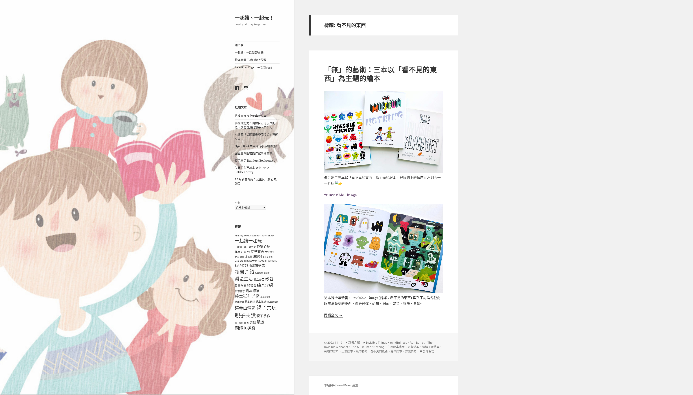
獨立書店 (259, 279)
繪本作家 (240, 291)
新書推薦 (259, 273)
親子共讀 (245, 315)
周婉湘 (257, 257)
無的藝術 (361, 351)
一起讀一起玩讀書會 (245, 247)
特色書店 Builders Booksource (255, 161)
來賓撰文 (269, 252)
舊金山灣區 (245, 308)
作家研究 (240, 252)
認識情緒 (411, 351)
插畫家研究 (257, 265)
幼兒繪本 (262, 261)
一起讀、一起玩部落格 (249, 52)
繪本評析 (261, 301)
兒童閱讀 (239, 256)
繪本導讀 (252, 290)
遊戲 (253, 322)
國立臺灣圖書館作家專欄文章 (253, 153)
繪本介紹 (265, 285)
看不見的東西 (379, 351)
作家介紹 (263, 246)
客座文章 (252, 261)
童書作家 (240, 286)
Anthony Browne (243, 235)
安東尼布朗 (241, 261)
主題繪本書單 (396, 347)
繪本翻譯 (250, 301)
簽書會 (251, 285)
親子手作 (263, 316)
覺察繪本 (396, 351)
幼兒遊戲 (241, 265)
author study (258, 235)
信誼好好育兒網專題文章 (251, 116)
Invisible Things (365, 298)
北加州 (248, 256)
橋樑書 (267, 273)
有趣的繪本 (331, 351)
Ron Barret (417, 343)
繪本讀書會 (272, 301)
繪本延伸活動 (247, 296)
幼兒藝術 (272, 261)
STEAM (270, 235)
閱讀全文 (333, 315)
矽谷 (269, 279)
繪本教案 (239, 301)
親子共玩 (266, 307)
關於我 (239, 45)
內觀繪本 (413, 347)
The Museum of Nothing (368, 347)
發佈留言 (428, 351)
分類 (238, 203)
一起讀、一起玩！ (254, 17)
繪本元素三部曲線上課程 (251, 60)
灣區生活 (244, 279)
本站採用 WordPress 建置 (341, 385)
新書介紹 (244, 271)
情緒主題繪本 (430, 347)
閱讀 (260, 322)
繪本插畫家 (265, 297)
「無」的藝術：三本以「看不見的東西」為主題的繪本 (380, 74)
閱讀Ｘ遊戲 (245, 328)
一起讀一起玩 (248, 241)
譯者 (246, 322)
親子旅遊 (239, 322)
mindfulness (398, 343)
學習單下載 (268, 257)
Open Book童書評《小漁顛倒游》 (256, 146)
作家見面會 (255, 251)
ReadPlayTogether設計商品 (253, 67)
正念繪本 (347, 351)
